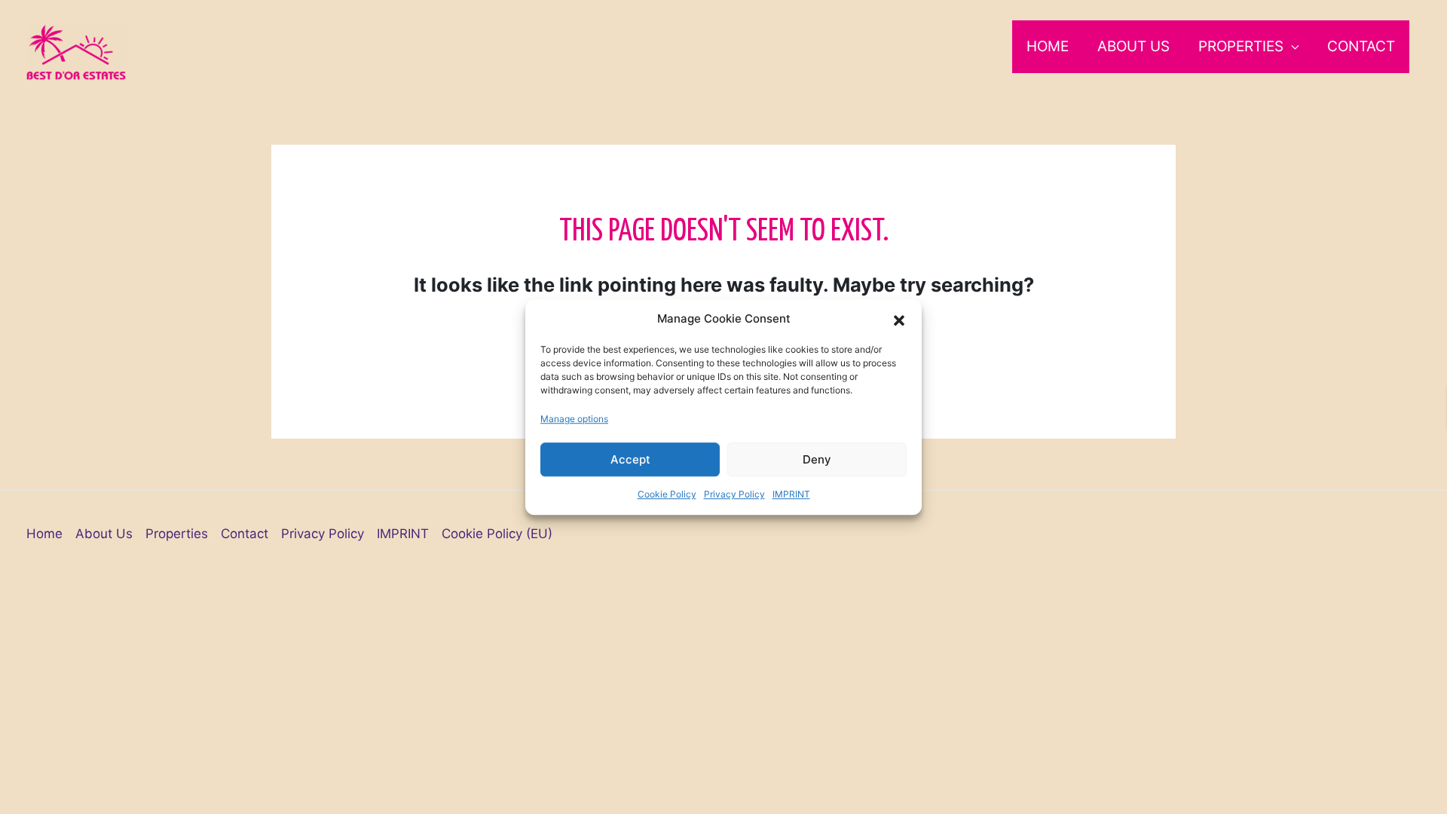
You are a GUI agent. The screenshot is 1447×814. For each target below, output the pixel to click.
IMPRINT (791, 494)
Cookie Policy (667, 494)
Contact (1361, 46)
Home (1047, 46)
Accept (630, 459)
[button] (899, 319)
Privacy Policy (734, 494)
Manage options (574, 418)
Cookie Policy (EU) (497, 533)
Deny (817, 459)
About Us (1133, 46)
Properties (1240, 46)
